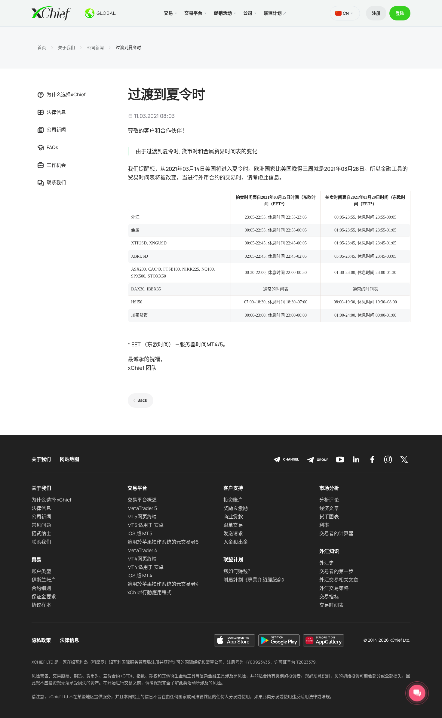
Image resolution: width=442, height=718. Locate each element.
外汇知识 (329, 551)
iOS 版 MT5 (139, 533)
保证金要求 (44, 596)
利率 (324, 525)
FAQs (52, 147)
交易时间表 (331, 605)
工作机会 (56, 165)
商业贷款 (233, 516)
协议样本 (41, 605)
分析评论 (329, 499)
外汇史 (326, 563)
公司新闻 (95, 47)
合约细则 (41, 588)
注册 (376, 13)
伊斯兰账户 (44, 579)
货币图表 (329, 516)
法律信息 (56, 112)
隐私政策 (41, 640)
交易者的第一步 (336, 571)
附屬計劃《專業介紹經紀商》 (255, 579)
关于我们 (66, 47)
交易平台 (137, 488)
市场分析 (329, 488)
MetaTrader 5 (142, 508)
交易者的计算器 (336, 533)
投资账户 (233, 499)
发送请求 (233, 533)
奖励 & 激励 (235, 508)
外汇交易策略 (333, 588)
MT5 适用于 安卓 (145, 525)
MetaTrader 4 (142, 550)
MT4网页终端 (142, 558)
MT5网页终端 (142, 516)
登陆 (400, 13)
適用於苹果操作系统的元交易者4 (162, 584)
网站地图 (69, 459)
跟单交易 (233, 525)
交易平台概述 (142, 499)
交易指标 (329, 596)
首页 (42, 47)
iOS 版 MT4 (139, 575)
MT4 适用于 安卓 (145, 567)
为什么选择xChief (66, 94)
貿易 (36, 559)
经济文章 (329, 508)
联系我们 (56, 182)
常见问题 (41, 525)
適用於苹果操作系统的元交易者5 (162, 541)
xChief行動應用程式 (149, 592)
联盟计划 (273, 13)
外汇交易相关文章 (338, 579)
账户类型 (41, 571)
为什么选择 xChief (52, 499)
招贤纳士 (41, 533)
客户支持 (233, 488)
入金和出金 (235, 541)
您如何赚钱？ (238, 571)
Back (142, 400)
